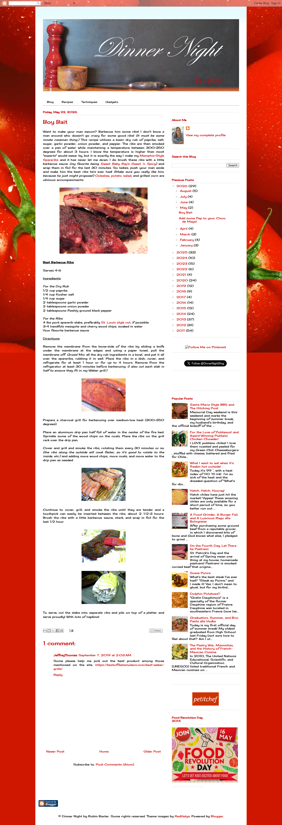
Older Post (152, 751)
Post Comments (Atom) (115, 764)
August (186, 191)
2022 (182, 269)
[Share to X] (53, 630)
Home (104, 751)
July (184, 196)
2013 (181, 319)
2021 (181, 274)
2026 (182, 186)
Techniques (89, 102)
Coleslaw (102, 175)
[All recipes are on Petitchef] (205, 704)
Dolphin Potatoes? (205, 593)
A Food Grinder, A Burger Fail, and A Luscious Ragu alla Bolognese (214, 518)
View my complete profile (206, 135)
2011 (181, 330)
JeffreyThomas (65, 655)
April (184, 228)
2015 (181, 308)
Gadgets (112, 102)
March (185, 234)
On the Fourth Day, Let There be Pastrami (213, 547)
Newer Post (55, 751)
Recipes (67, 102)
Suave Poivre (200, 573)
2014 (181, 314)
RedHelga (182, 816)
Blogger (217, 816)
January (187, 245)
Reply (58, 674)
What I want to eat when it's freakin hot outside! (212, 464)
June (184, 202)
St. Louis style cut (115, 322)
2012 (181, 325)
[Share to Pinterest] (61, 630)
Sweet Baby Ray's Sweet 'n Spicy (128, 163)
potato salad (121, 175)
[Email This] (45, 630)
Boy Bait (185, 212)
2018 (181, 291)
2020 (182, 280)
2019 (181, 286)
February (187, 240)
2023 (182, 263)
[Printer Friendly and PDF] (156, 631)
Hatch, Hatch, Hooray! (207, 490)
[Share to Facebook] (57, 630)
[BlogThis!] (49, 630)
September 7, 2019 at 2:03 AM (104, 655)
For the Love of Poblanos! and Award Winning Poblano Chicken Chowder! (214, 435)
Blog (50, 102)
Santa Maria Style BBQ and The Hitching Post (212, 406)
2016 (181, 302)
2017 (181, 297)
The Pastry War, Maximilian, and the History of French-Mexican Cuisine (212, 648)
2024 (182, 258)
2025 (182, 252)
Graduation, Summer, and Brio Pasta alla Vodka (214, 619)
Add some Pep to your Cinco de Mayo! (202, 219)
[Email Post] (70, 630)
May (184, 207)
